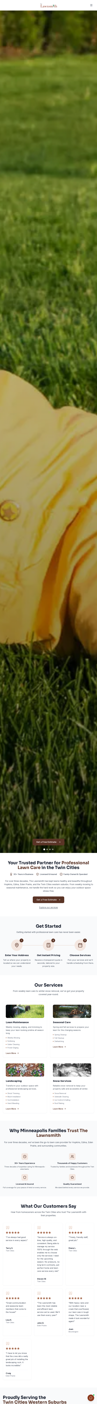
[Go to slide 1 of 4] (44, 849)
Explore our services (48, 907)
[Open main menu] (91, 5)
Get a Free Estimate (46, 842)
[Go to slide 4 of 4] (52, 849)
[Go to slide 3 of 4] (50, 849)
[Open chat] (91, 1398)
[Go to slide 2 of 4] (47, 849)
